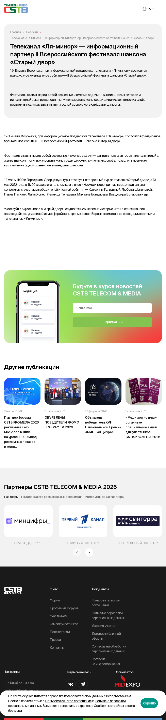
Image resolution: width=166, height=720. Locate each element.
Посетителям (60, 632)
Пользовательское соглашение (68, 701)
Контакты (57, 647)
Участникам (58, 616)
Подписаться (112, 322)
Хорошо (149, 703)
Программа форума (64, 608)
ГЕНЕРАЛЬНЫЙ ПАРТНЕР (138, 543)
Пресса (55, 640)
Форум (55, 600)
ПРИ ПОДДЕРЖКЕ (28, 543)
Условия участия (104, 626)
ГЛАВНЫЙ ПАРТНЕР (83, 543)
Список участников (64, 624)
